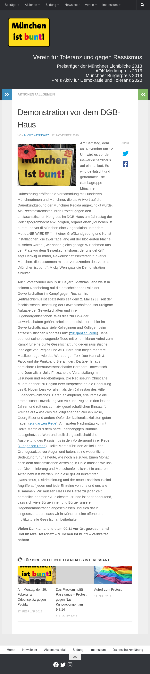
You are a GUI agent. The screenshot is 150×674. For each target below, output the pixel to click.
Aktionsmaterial (55, 649)
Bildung (51, 4)
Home (11, 649)
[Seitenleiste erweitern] (7, 94)
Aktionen (31, 4)
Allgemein (45, 94)
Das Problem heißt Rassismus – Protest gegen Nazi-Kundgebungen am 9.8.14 (71, 599)
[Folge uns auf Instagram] (70, 665)
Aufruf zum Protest (108, 589)
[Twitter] (63, 665)
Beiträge (10, 4)
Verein (89, 4)
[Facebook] (56, 665)
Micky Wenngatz (36, 135)
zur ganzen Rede (83, 333)
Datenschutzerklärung (128, 649)
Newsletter (72, 4)
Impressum (110, 4)
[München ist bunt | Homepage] (29, 32)
